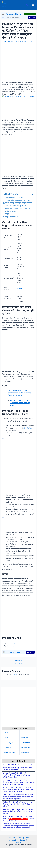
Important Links (12, 217)
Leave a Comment (8, 41)
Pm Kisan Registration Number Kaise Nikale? (18, 209)
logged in (14, 674)
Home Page (25, 752)
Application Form (9, 752)
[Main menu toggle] (33, 5)
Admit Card (24, 738)
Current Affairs (25, 743)
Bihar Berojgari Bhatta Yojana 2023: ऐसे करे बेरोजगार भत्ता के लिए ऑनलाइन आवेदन (20, 403)
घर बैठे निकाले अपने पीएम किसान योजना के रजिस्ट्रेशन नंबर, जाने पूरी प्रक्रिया (18, 204)
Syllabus (24, 733)
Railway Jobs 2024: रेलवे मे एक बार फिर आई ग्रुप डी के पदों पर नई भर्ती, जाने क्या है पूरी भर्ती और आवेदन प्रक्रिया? (18, 804)
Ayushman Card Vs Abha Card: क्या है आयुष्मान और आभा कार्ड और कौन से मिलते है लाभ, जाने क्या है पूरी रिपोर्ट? (18, 811)
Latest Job (7, 733)
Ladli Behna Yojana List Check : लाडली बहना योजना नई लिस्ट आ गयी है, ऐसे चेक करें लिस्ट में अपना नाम (19, 393)
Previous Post (18, 660)
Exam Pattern (25, 747)
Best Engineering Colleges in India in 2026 (18, 764)
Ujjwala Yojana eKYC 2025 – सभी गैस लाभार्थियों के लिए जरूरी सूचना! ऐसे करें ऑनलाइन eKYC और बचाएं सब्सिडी (17, 775)
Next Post (18, 664)
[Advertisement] (18, 833)
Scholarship (7, 747)
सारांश (7, 214)
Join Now (32, 17)
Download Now (30, 14)
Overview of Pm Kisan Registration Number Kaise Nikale (18, 198)
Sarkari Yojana (8, 743)
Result (6, 738)
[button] (27, 5)
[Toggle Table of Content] (30, 194)
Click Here (20, 288)
